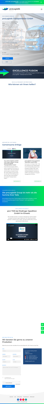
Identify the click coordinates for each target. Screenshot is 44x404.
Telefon (3, 359)
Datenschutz (26, 396)
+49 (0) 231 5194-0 (32, 356)
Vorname (4, 354)
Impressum (32, 396)
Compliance (19, 396)
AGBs (7, 61)
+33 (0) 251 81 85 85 (33, 358)
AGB (15, 396)
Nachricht (4, 365)
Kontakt (8, 58)
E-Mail (14, 359)
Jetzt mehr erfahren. (24, 2)
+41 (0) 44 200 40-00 (33, 357)
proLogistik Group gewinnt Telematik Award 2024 (32, 161)
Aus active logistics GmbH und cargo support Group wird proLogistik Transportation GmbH (11, 163)
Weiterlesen (16, 181)
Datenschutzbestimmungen (10, 378)
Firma (3, 348)
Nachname (14, 354)
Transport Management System (26, 216)
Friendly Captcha (18, 384)
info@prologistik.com (30, 361)
